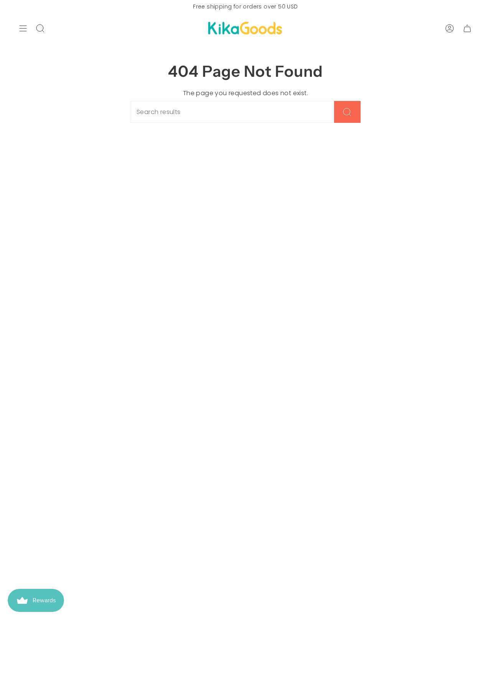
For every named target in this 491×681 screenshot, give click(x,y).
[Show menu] (23, 28)
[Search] (347, 112)
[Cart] (467, 28)
